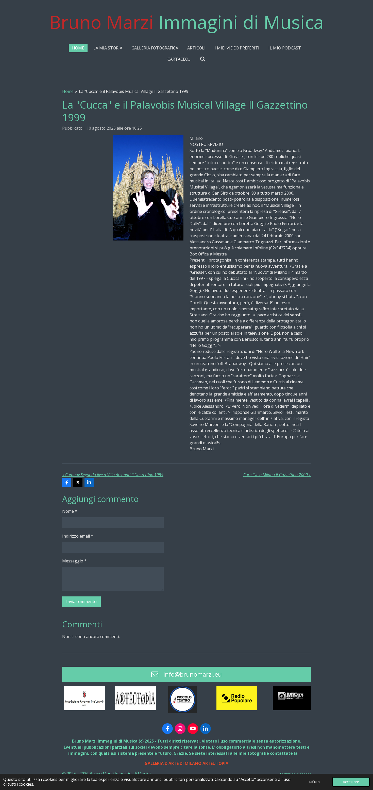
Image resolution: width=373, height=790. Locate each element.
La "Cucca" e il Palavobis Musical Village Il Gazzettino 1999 (133, 91)
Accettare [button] (351, 781)
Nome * (69, 511)
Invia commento (81, 601)
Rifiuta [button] (314, 781)
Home (68, 91)
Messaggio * (74, 561)
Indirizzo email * (77, 536)
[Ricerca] (202, 59)
